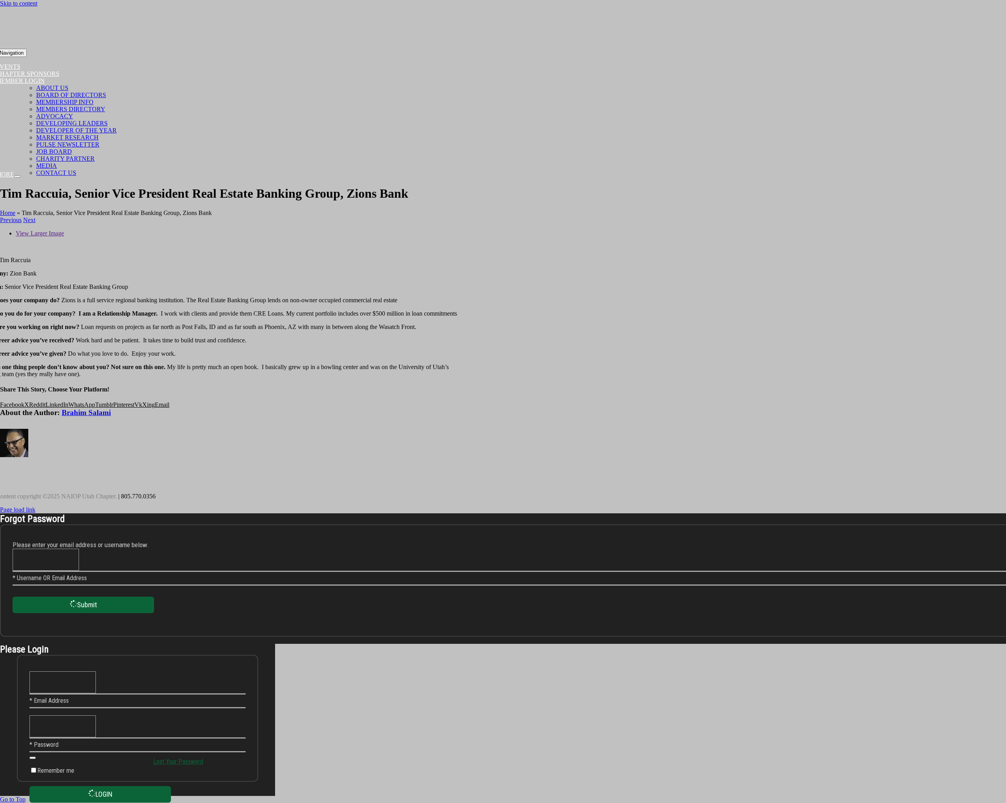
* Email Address (49, 700)
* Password (44, 744)
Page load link (17, 509)
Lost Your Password (178, 761)
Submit (87, 605)
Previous (11, 220)
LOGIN (103, 794)
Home (7, 212)
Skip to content (18, 3)
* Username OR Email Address (50, 578)
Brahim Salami (86, 412)
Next (29, 220)
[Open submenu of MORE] (17, 176)
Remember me (55, 770)
